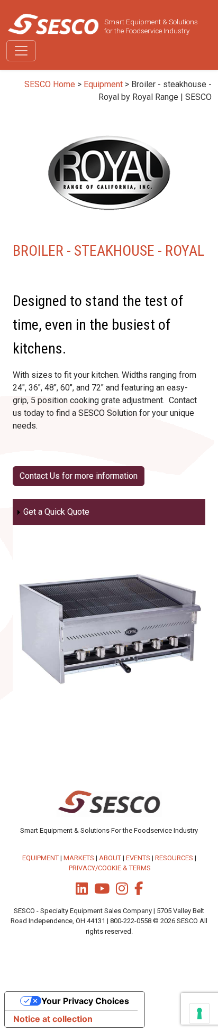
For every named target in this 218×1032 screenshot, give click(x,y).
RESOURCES (174, 858)
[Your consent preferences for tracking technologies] (199, 1013)
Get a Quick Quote (56, 512)
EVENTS (138, 858)
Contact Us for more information (79, 476)
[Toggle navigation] (21, 50)
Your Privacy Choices (85, 1001)
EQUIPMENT (40, 858)
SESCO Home (49, 84)
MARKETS (78, 858)
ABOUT (110, 858)
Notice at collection (53, 1019)
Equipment (103, 84)
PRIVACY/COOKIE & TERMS (110, 868)
